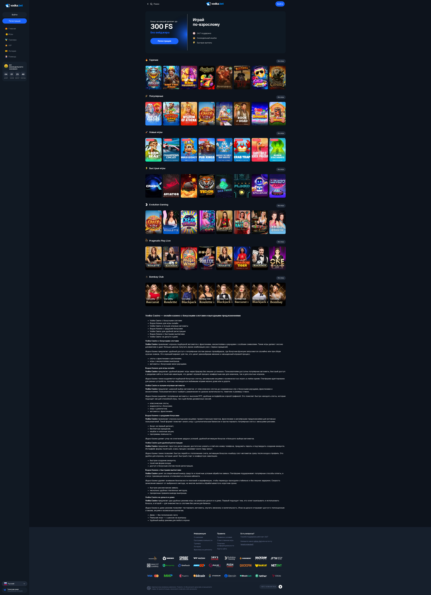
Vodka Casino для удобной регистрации (168, 331)
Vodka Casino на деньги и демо (164, 337)
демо (153, 83)
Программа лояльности (203, 540)
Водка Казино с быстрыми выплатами (167, 334)
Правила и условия (224, 537)
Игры (10, 34)
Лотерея (12, 51)
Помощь (12, 56)
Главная (12, 28)
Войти (280, 4)
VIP (10, 45)
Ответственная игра (225, 540)
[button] (14, 583)
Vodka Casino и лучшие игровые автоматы (169, 326)
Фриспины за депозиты (203, 550)
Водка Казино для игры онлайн (164, 323)
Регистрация (14, 21)
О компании (198, 537)
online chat (258, 541)
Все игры (281, 61)
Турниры (12, 40)
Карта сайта (222, 549)
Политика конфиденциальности (225, 545)
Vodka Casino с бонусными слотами (166, 320)
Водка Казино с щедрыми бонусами (166, 328)
